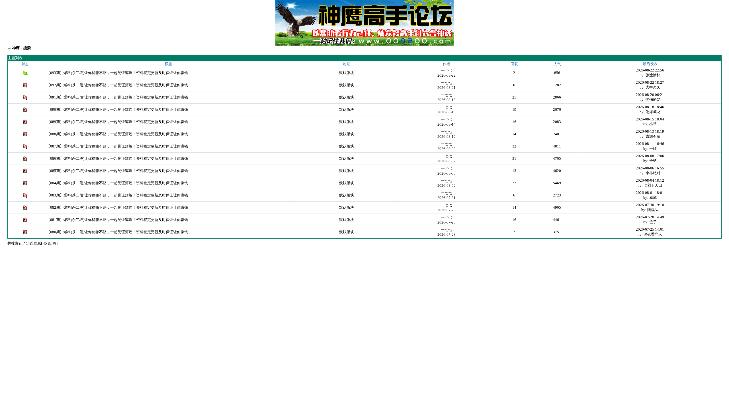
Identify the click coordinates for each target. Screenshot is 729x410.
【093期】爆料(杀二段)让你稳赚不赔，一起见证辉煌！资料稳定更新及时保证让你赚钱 (117, 73)
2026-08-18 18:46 (650, 107)
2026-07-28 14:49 (650, 217)
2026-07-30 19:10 (650, 205)
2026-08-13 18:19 (650, 131)
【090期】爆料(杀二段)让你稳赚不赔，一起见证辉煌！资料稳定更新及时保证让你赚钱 (117, 109)
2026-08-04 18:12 (650, 180)
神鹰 (16, 48)
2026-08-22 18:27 (650, 82)
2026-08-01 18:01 (650, 192)
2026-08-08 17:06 (650, 156)
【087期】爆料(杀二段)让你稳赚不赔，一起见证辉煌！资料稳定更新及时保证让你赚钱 (117, 146)
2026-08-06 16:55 (650, 168)
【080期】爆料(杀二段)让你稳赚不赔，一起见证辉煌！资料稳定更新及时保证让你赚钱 (117, 232)
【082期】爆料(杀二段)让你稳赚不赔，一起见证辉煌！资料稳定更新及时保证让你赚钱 (117, 207)
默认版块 (346, 73)
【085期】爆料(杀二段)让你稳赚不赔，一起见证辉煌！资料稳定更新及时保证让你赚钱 (117, 171)
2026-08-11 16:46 (650, 144)
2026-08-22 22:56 (650, 70)
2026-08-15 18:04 (650, 119)
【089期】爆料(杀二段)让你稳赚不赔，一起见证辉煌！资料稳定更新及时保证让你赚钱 (117, 122)
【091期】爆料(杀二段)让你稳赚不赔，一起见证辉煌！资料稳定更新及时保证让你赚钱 (117, 97)
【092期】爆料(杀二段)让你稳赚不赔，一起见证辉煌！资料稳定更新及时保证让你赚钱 (117, 85)
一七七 (446, 70)
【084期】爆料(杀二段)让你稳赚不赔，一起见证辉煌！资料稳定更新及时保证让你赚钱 (117, 183)
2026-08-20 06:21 (650, 95)
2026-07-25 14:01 (650, 229)
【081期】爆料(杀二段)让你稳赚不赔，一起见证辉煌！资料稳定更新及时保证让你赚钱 (117, 220)
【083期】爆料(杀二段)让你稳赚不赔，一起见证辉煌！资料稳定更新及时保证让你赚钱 (117, 195)
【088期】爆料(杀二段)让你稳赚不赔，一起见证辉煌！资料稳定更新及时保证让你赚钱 (117, 134)
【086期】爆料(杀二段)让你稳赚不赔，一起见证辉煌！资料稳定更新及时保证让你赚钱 (117, 158)
